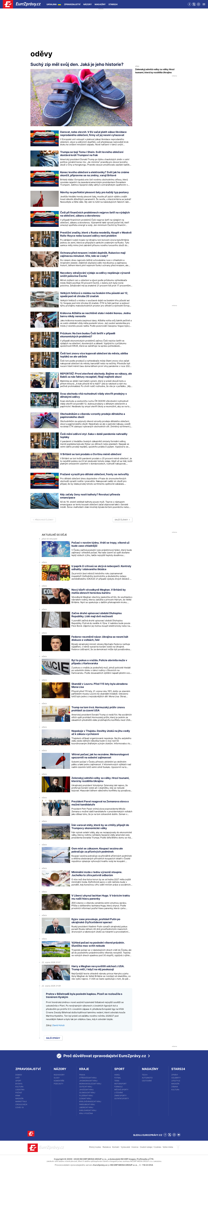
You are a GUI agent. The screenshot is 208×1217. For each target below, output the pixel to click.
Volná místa (168, 1147)
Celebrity (176, 1078)
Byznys (18, 1084)
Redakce (107, 1147)
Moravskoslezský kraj (90, 1084)
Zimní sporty (120, 1095)
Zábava (174, 1087)
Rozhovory (59, 1075)
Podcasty (58, 1084)
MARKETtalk (21, 1101)
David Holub (58, 1025)
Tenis (116, 1081)
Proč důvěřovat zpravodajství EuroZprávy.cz (104, 1055)
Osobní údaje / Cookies (150, 1147)
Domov (18, 1075)
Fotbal (117, 1078)
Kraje (84, 1069)
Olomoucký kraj (87, 1092)
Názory (87, 4)
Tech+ (145, 1075)
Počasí (18, 1092)
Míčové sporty (121, 1090)
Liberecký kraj (86, 1107)
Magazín (19, 1098)
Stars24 (113, 4)
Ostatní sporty (121, 1098)
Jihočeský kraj (86, 1090)
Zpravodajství (72, 4)
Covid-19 (19, 1107)
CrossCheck (21, 1104)
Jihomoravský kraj (88, 1081)
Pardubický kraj (87, 1104)
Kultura (19, 1087)
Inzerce (134, 1147)
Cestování (147, 1081)
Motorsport (120, 1084)
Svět (17, 1078)
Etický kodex (95, 1147)
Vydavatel (125, 1147)
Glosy (57, 1078)
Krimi (17, 1095)
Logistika (19, 1090)
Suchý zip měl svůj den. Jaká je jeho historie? (77, 64)
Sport (18, 1081)
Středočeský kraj (88, 1078)
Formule (118, 1087)
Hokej (117, 1075)
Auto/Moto (147, 1078)
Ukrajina (52, 4)
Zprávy (174, 1075)
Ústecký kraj (85, 1087)
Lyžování (118, 1092)
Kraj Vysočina (86, 1113)
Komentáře (59, 1081)
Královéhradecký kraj (90, 1101)
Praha (82, 1075)
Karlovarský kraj (87, 1110)
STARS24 (178, 1069)
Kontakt (115, 1147)
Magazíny (100, 4)
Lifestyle (175, 1081)
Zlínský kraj (85, 1098)
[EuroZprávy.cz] (24, 4)
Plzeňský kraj (86, 1095)
